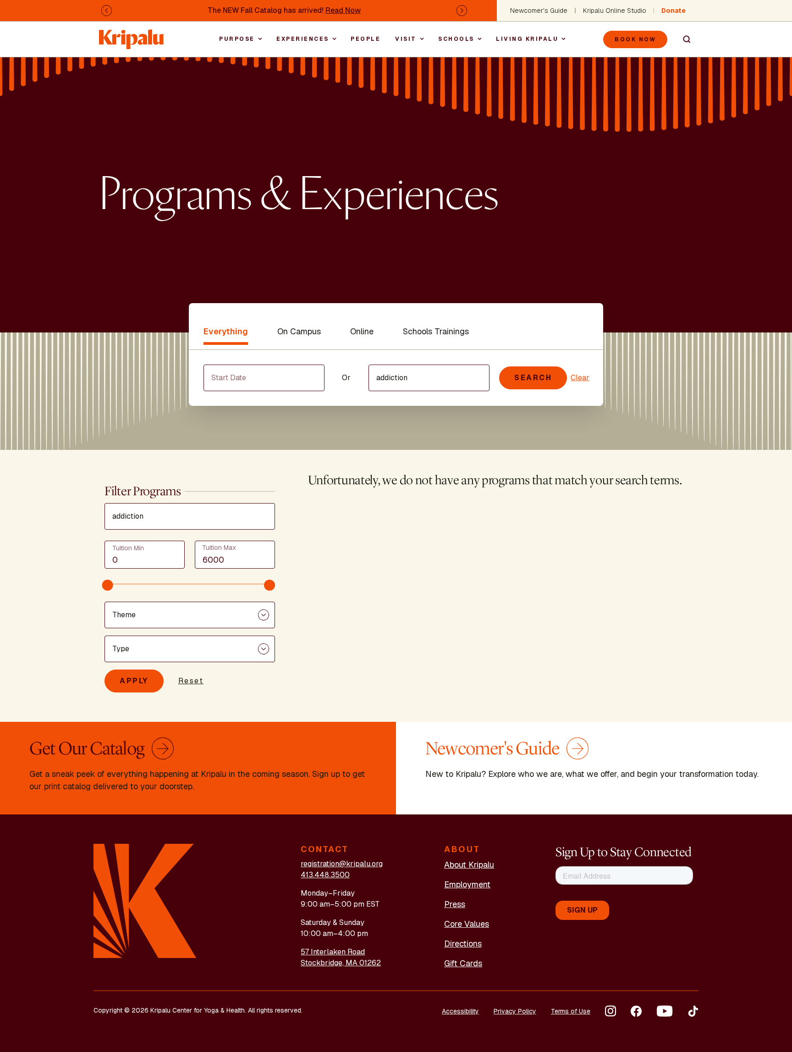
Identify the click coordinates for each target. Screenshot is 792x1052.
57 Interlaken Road (333, 952)
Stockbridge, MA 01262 (341, 963)
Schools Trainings (436, 331)
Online (362, 331)
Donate (673, 10)
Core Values (466, 924)
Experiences (302, 39)
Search (683, 39)
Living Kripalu (527, 39)
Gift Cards (463, 963)
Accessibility (460, 1011)
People (365, 39)
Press (454, 904)
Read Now (343, 10)
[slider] (107, 585)
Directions (463, 943)
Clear (580, 377)
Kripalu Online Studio (614, 10)
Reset (191, 681)
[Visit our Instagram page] (610, 1011)
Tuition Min (128, 548)
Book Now (635, 39)
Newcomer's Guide (538, 10)
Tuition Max (219, 547)
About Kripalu (469, 864)
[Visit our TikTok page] (693, 1011)
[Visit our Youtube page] (664, 1011)
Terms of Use (570, 1011)
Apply (134, 681)
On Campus (299, 331)
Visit (406, 39)
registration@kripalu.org (342, 864)
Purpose (237, 39)
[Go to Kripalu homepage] (145, 900)
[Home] (132, 34)
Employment (467, 884)
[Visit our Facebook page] (636, 1011)
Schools (456, 39)
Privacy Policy (515, 1011)
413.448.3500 (325, 875)
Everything (226, 331)
